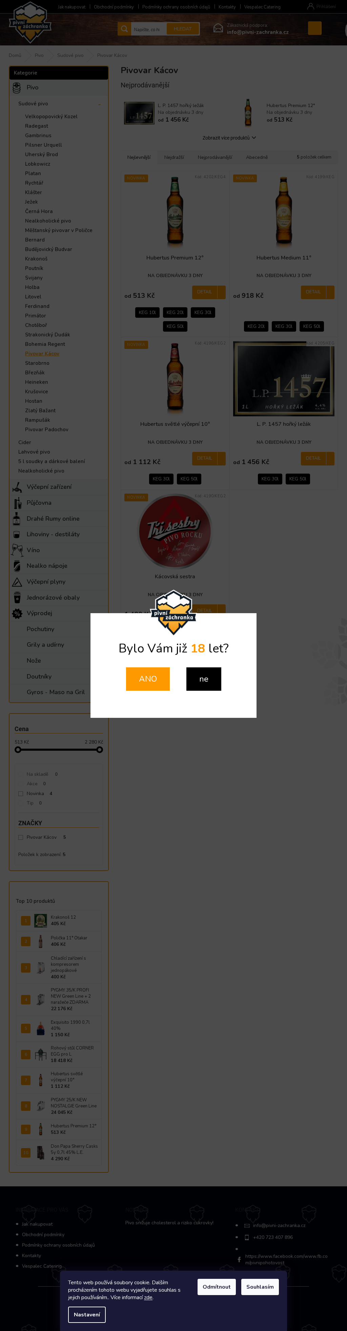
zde (148, 1297)
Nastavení (87, 1314)
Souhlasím (260, 1287)
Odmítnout (217, 1287)
